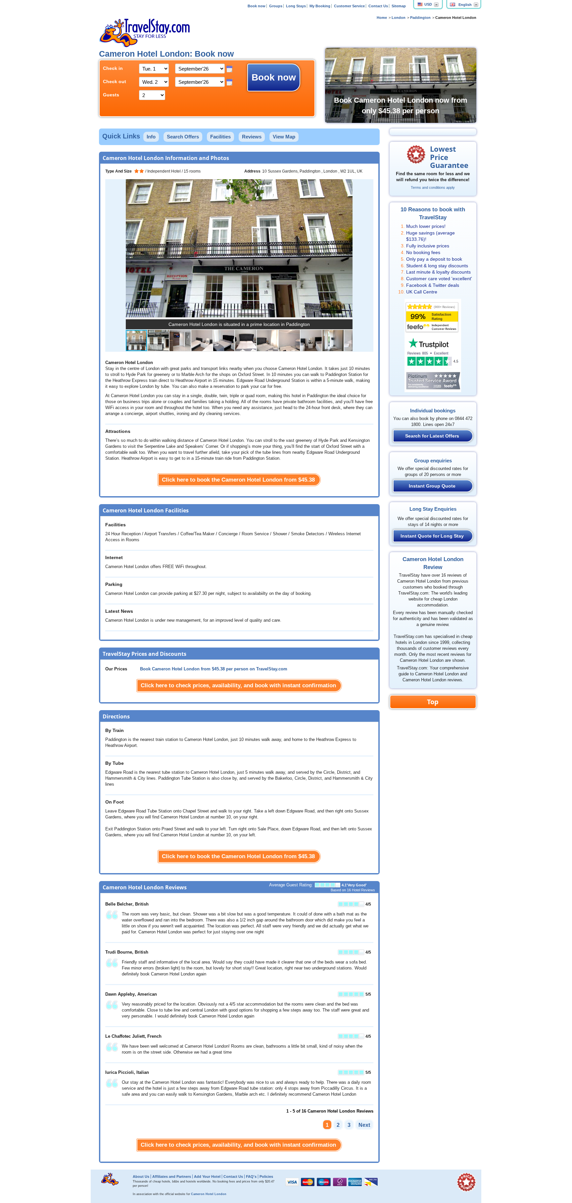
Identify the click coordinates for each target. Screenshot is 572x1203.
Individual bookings (432, 410)
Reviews (252, 136)
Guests (111, 94)
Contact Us (378, 6)
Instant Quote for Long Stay (432, 536)
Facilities (220, 136)
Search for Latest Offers (432, 436)
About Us (141, 1176)
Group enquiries (433, 460)
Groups (275, 6)
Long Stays (296, 6)
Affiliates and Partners (171, 1176)
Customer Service (349, 6)
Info (151, 136)
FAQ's (251, 1176)
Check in (113, 68)
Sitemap (399, 6)
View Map (284, 136)
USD (428, 4)
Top (433, 701)
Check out (114, 81)
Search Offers (183, 136)
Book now (256, 6)
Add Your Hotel (207, 1176)
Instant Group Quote (432, 486)
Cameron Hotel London (208, 1194)
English (465, 5)
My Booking (320, 6)
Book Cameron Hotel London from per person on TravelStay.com (213, 669)
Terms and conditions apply (433, 187)
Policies (266, 1176)
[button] (346, 248)
